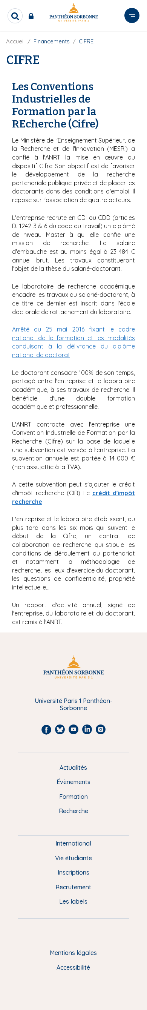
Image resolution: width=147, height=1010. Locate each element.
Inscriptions (73, 872)
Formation (73, 796)
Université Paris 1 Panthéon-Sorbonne (73, 704)
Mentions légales (73, 952)
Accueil (15, 41)
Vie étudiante (73, 858)
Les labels (73, 901)
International (73, 843)
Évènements (73, 781)
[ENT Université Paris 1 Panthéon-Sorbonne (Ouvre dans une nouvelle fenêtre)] (33, 16)
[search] (15, 15)
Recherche (73, 810)
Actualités (73, 767)
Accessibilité (73, 967)
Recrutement (73, 887)
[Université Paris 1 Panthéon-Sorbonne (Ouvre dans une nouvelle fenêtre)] (73, 14)
